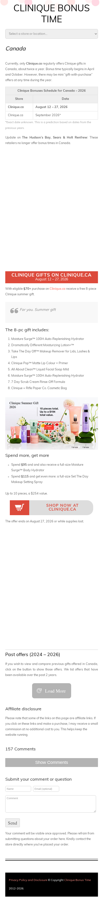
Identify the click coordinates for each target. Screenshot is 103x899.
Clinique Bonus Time (77, 880)
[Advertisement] (51, 201)
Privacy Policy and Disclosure (28, 880)
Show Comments (51, 762)
